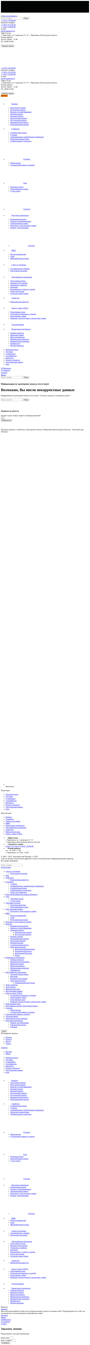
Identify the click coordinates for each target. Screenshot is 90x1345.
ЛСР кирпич (11, 987)
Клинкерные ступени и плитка (22, 289)
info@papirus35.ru (8, 31)
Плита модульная (17, 291)
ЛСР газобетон (12, 985)
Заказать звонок (7, 46)
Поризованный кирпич (19, 125)
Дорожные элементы (18, 285)
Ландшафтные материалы (16, 828)
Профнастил (15, 344)
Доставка (9, 797)
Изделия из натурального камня (18, 922)
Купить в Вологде (13, 805)
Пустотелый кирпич (18, 120)
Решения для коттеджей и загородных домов (28, 318)
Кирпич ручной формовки (21, 112)
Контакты (9, 803)
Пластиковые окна (17, 312)
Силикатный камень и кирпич (22, 165)
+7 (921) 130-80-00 (8, 20)
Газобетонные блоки (18, 133)
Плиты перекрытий (18, 254)
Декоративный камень (19, 223)
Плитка (9, 1039)
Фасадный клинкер (18, 108)
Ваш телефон (6, 1340)
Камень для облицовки (19, 228)
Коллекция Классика (23, 951)
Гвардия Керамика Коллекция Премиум (21, 894)
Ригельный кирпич (18, 110)
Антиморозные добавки (20, 269)
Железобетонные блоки (19, 258)
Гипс (7, 897)
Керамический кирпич (19, 122)
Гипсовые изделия (13, 903)
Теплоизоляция (12, 1016)
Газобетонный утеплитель (20, 141)
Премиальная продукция (25, 983)
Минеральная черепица (19, 339)
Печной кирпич (16, 114)
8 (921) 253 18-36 (12, 846)
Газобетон (10, 819)
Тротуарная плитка (18, 281)
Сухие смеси (15, 191)
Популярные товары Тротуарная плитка (22, 1006)
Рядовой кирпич (16, 116)
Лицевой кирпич (17, 930)
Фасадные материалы (14, 1021)
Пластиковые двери (18, 316)
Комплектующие (17, 335)
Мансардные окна (13, 832)
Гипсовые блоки (16, 187)
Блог (7, 809)
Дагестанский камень (14, 807)
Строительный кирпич (19, 945)
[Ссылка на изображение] (14, 426)
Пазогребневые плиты (19, 189)
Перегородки (15, 163)
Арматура (9, 830)
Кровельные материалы (15, 825)
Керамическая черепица (19, 341)
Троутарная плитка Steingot (16, 1019)
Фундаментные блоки (19, 920)
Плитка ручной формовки (20, 221)
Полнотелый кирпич (18, 118)
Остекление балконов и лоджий (23, 314)
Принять (4, 1315)
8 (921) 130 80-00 (27, 846)
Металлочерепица (17, 337)
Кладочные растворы (18, 271)
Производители (12, 794)
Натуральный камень (14, 991)
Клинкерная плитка (18, 219)
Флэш (17, 955)
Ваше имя (5, 1338)
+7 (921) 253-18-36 (8, 25)
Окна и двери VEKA (14, 834)
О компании (10, 799)
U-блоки (13, 135)
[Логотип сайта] (9, 16)
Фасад (8, 1042)
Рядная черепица (17, 346)
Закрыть (4, 1048)
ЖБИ (8, 823)
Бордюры (14, 287)
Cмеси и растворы (13, 821)
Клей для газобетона (18, 892)
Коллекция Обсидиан (23, 953)
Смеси (8, 1044)
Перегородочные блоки (19, 139)
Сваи (12, 256)
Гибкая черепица (17, 333)
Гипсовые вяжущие (18, 905)
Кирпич (9, 817)
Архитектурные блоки (19, 294)
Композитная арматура (19, 302)
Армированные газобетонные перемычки (27, 137)
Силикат (9, 1008)
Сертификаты (11, 801)
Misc (7, 876)
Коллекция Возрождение (25, 949)
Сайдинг (31, 246)
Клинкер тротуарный (18, 283)
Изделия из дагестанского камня (23, 226)
